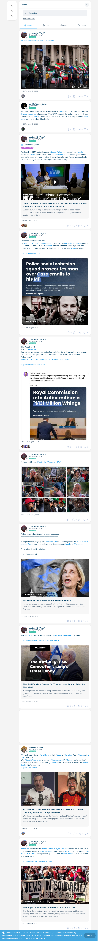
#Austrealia (41, 462)
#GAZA (43, 41)
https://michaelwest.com (30, 253)
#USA (60, 111)
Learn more (39, 938)
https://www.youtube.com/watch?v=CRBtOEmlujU (40, 640)
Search (24, 5)
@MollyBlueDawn (35, 749)
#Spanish (54, 762)
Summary (33, 37)
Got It (89, 935)
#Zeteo (69, 760)
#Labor (27, 243)
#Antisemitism (44, 359)
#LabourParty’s (56, 152)
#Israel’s (79, 152)
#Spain (58, 755)
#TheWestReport (32, 349)
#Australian (68, 243)
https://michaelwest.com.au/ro (33, 365)
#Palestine (50, 41)
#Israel (67, 359)
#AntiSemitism (47, 849)
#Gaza (32, 154)
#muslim (36, 116)
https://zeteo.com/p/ (29, 768)
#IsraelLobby (57, 635)
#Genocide (34, 359)
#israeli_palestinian (28, 114)
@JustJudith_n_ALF (36, 35)
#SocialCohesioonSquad (42, 243)
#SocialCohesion (47, 851)
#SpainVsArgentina (32, 760)
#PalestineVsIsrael (56, 760)
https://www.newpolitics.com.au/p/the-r (36, 861)
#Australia (35, 41)
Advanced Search (29, 19)
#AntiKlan (28, 635)
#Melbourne (26, 41)
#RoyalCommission (61, 849)
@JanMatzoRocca (35, 106)
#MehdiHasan (43, 755)
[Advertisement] (55, 727)
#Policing (68, 851)
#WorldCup (67, 755)
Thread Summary (27, 148)
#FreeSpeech (67, 854)
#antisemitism (51, 542)
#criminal (48, 246)
